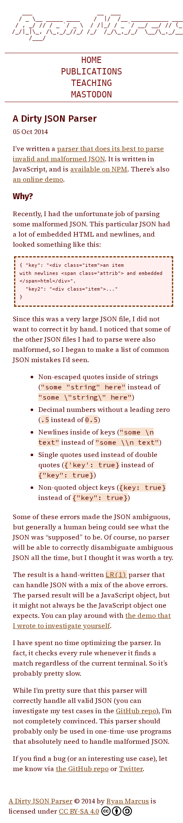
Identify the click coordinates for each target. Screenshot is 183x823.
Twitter (131, 768)
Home (91, 60)
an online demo (38, 179)
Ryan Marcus (127, 801)
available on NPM (98, 169)
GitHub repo (136, 710)
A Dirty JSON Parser (40, 801)
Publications (91, 72)
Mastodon (91, 95)
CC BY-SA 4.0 (79, 811)
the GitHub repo (82, 768)
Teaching (91, 83)
